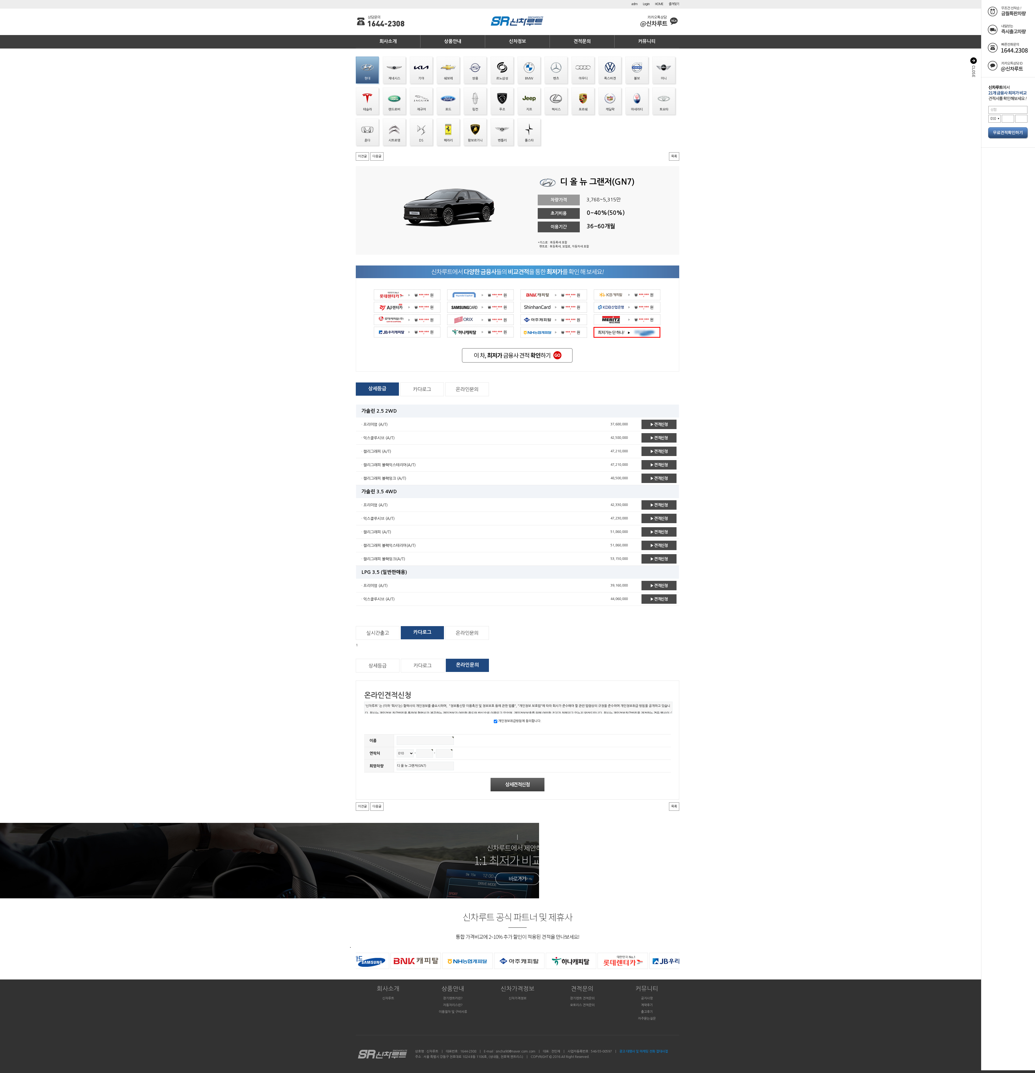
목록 (674, 156)
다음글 (376, 156)
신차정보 (517, 41)
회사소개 (388, 41)
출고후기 (647, 1011)
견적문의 (582, 41)
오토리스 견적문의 (582, 1005)
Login (646, 4)
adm (634, 4)
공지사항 (647, 998)
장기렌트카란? (453, 998)
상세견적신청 (517, 784)
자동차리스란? (453, 1005)
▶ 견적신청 (659, 424)
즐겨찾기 (674, 4)
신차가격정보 (517, 989)
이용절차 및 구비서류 (453, 1011)
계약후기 (647, 1005)
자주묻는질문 (647, 1018)
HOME (659, 4)
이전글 (362, 156)
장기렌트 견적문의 (582, 998)
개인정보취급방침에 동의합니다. (519, 721)
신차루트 (388, 998)
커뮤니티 (647, 41)
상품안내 (452, 41)
